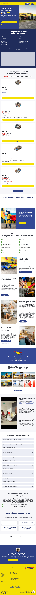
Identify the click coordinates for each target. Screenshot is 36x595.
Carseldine (24, 402)
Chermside (20, 403)
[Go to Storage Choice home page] (4, 3)
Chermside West (31, 402)
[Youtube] (5, 593)
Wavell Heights (28, 403)
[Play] (9, 413)
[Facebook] (1, 593)
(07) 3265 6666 (3, 38)
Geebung (20, 404)
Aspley (31, 401)
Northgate (23, 404)
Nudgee (12, 541)
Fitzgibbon (20, 402)
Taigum (27, 404)
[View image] (6, 375)
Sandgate (15, 541)
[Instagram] (3, 593)
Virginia (32, 403)
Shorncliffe (19, 541)
